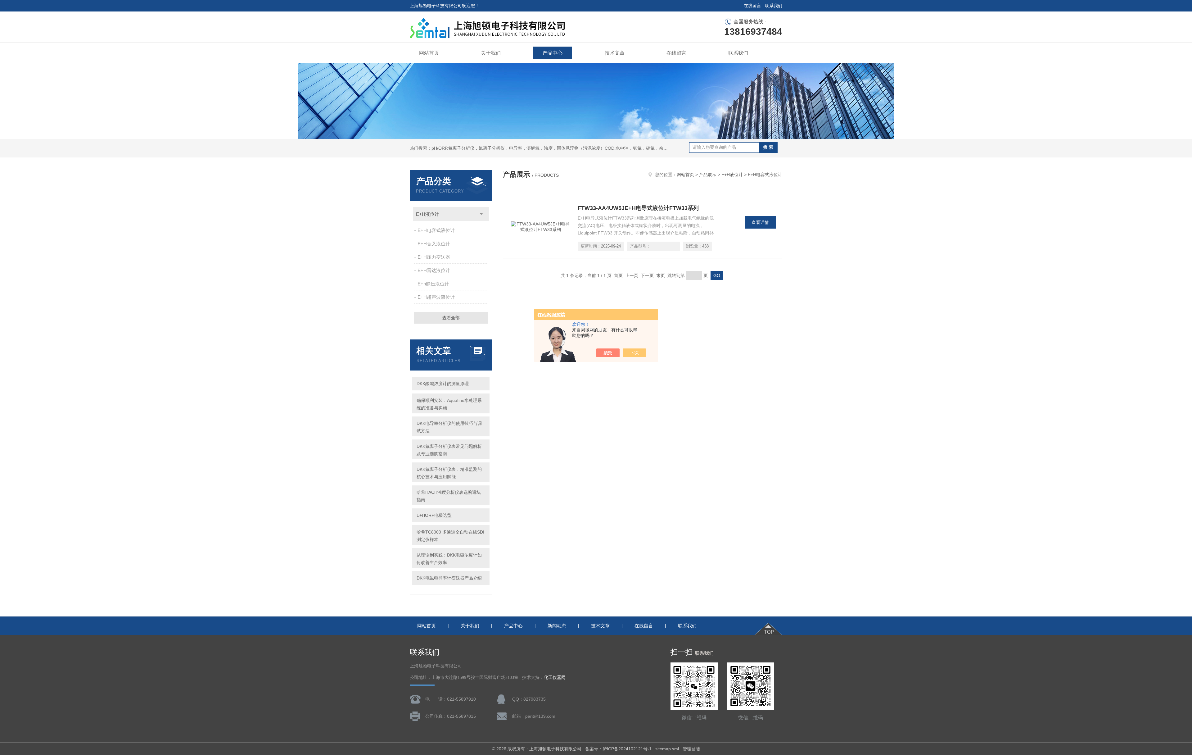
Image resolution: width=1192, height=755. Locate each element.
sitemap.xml (667, 748)
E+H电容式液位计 (436, 230)
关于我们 (491, 53)
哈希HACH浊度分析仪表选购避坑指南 (449, 496)
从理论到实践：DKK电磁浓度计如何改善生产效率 (449, 559)
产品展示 (707, 174)
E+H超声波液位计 (436, 297)
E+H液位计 (427, 214)
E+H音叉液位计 (434, 243)
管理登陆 (691, 748)
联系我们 (773, 5)
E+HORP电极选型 (434, 515)
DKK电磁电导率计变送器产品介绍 (449, 577)
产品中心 (552, 53)
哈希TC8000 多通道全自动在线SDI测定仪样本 (450, 536)
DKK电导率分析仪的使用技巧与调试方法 (449, 427)
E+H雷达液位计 (434, 270)
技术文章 (615, 53)
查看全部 (451, 317)
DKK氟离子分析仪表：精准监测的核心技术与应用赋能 (449, 473)
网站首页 (429, 53)
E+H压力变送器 (434, 257)
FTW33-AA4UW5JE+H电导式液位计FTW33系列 (638, 208)
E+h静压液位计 (433, 283)
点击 (481, 214)
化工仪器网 (555, 677)
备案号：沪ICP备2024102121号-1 (618, 748)
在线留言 (752, 5)
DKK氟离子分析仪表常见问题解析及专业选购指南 (449, 450)
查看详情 (760, 222)
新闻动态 (557, 625)
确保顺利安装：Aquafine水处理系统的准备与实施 (449, 404)
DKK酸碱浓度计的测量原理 (443, 383)
